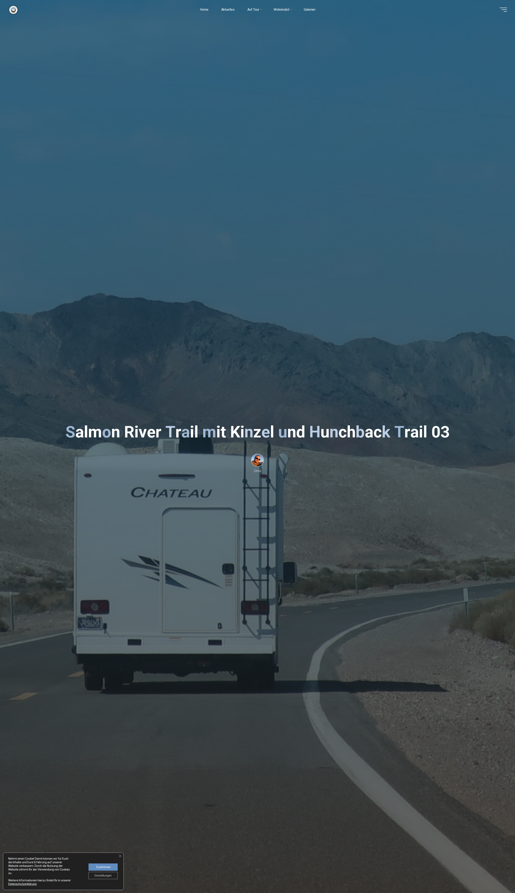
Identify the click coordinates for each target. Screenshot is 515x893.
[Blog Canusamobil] (13, 9)
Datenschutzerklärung (22, 884)
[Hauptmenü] (503, 10)
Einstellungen (103, 875)
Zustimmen (103, 867)
